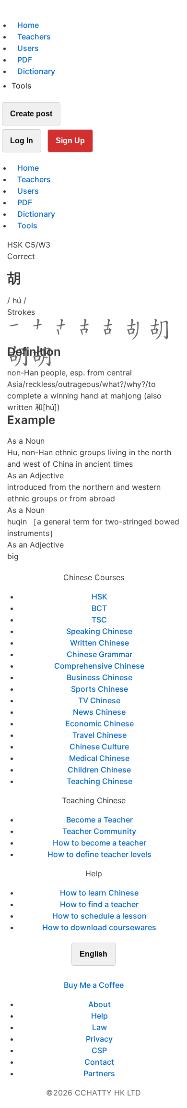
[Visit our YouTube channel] (111, 973)
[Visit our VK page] (99, 973)
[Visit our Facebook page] (76, 973)
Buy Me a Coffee (94, 985)
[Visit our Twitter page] (88, 973)
